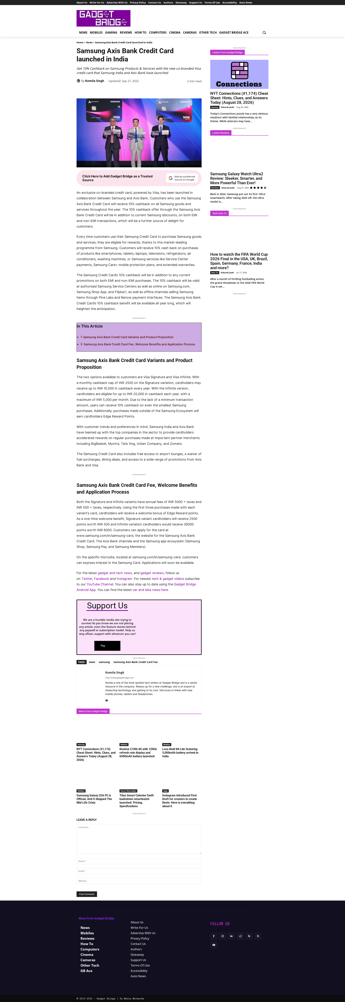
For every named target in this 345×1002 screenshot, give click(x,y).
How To (214, 272)
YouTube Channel (100, 584)
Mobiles (124, 744)
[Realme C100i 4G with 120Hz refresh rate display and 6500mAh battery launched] (139, 732)
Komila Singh (94, 81)
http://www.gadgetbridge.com (119, 677)
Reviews (215, 187)
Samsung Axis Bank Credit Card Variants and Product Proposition (128, 337)
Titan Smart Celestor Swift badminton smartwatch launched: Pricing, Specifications (136, 801)
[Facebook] (139, 90)
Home (80, 42)
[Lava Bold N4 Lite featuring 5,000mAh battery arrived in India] (182, 732)
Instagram (124, 579)
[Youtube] (213, 944)
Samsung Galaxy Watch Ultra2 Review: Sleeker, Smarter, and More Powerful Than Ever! (236, 178)
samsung (104, 662)
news (92, 662)
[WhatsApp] (164, 90)
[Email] (189, 90)
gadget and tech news (115, 573)
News (89, 42)
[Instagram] (222, 936)
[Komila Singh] (79, 81)
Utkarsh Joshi (227, 107)
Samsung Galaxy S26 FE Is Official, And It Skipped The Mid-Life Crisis (94, 799)
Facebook (102, 579)
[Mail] (106, 699)
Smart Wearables (128, 791)
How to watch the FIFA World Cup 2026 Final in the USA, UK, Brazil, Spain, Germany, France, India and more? (239, 261)
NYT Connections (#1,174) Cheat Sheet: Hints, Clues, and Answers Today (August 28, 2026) (96, 754)
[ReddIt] (181, 90)
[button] (264, 32)
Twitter (86, 579)
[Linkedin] (172, 90)
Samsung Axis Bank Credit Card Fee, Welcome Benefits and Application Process (139, 344)
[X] (148, 90)
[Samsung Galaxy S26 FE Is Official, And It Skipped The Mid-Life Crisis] (96, 778)
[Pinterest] (156, 90)
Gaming (81, 744)
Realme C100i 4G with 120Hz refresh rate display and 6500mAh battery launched (138, 752)
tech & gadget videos (168, 579)
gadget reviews (152, 573)
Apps (165, 791)
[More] (198, 90)
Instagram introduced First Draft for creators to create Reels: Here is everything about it (179, 801)
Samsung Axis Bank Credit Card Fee (136, 662)
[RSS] (249, 936)
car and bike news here (150, 590)
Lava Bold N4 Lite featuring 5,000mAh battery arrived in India (180, 752)
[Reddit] (240, 936)
